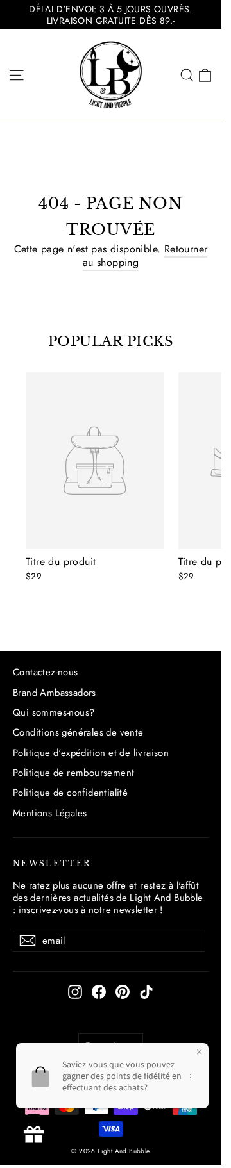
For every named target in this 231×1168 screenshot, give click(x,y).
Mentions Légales (50, 813)
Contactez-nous (45, 672)
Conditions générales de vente (78, 732)
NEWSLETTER (52, 863)
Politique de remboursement (73, 773)
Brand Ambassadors (54, 693)
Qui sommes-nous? (53, 712)
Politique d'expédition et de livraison (91, 753)
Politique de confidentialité (70, 793)
